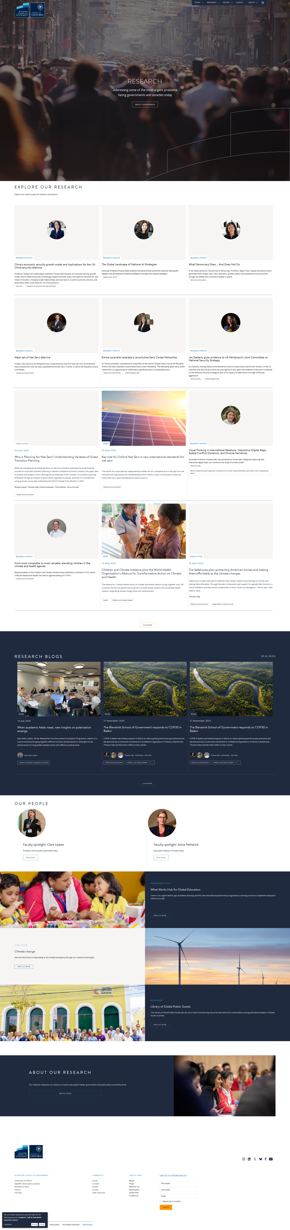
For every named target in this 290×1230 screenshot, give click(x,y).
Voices (95, 1180)
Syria (225, 478)
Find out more (160, 915)
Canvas (95, 1189)
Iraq (232, 478)
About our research (145, 104)
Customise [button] (8, 1224)
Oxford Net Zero (109, 478)
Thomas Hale (33, 487)
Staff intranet (87, 1224)
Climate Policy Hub (164, 762)
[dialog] (25, 1220)
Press (131, 1183)
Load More (147, 625)
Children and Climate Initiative (122, 600)
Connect (95, 1183)
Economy (19, 286)
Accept (41, 1224)
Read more (30, 858)
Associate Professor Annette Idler (203, 459)
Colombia (199, 478)
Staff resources (98, 1192)
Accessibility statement (71, 1224)
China (68, 286)
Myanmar (242, 478)
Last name (165, 1189)
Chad (209, 478)
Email (163, 1196)
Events (239, 2)
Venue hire (133, 1192)
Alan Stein (148, 755)
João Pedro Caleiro (30, 755)
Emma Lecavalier (47, 487)
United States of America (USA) (222, 604)
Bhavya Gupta (20, 487)
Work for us (134, 1186)
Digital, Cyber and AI (110, 277)
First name (165, 1183)
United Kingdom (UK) (132, 373)
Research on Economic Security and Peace (41, 286)
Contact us (133, 1195)
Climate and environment (25, 373)
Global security (195, 379)
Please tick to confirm (172, 1201)
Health (105, 600)
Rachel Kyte (139, 755)
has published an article (228, 459)
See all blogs (268, 656)
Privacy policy (54, 1224)
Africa (217, 478)
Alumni (95, 1186)
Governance (134, 1189)
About (131, 1180)
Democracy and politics (198, 280)
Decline (34, 1224)
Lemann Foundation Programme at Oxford (33, 763)
